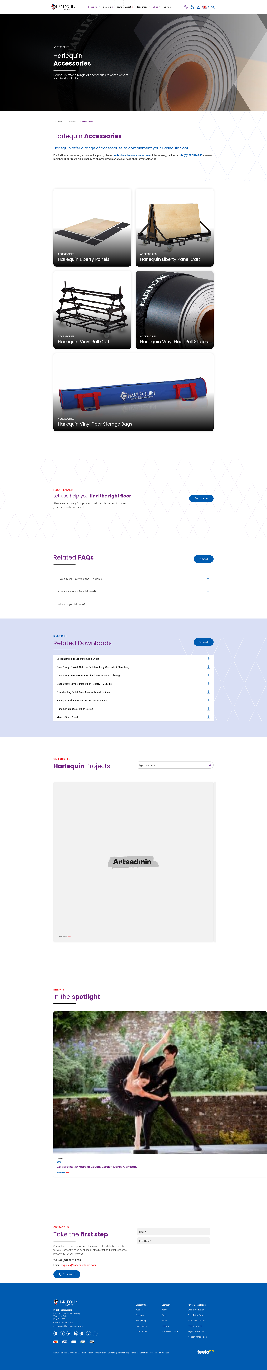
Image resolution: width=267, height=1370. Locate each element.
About (164, 1310)
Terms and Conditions (139, 1353)
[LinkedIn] (75, 1333)
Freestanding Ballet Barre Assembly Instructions (83, 692)
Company (166, 1305)
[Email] (95, 1333)
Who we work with (170, 1331)
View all (203, 558)
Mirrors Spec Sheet (67, 717)
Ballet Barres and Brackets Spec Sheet (78, 658)
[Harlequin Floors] (63, 7)
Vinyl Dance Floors (196, 1331)
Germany (140, 1315)
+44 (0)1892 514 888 (190, 155)
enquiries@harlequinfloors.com (78, 1265)
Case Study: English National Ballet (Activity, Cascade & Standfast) (93, 667)
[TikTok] (88, 1333)
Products (72, 122)
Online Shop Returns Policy (118, 1353)
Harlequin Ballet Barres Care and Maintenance (82, 700)
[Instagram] (55, 1333)
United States (141, 1331)
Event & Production (196, 1310)
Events (165, 1315)
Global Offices (142, 1305)
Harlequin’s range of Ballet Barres (75, 708)
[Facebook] (62, 1333)
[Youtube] (82, 1333)
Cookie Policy (87, 1353)
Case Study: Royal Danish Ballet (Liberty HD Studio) (85, 683)
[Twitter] (68, 1333)
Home (59, 122)
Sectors (165, 1326)
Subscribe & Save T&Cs (159, 1353)
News (164, 1321)
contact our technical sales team (132, 155)
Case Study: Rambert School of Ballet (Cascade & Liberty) (88, 675)
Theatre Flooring (195, 1326)
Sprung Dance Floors (197, 1321)
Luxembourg (141, 1326)
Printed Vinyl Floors (196, 1315)
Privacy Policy (100, 1353)
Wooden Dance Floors (197, 1337)
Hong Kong (141, 1321)
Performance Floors (197, 1305)
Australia (140, 1310)
